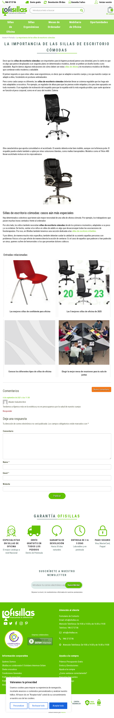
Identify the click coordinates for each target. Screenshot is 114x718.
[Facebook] (16, 623)
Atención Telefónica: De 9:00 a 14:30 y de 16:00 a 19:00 (82, 624)
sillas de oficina (71, 67)
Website (6, 484)
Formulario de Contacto (69, 616)
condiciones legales (76, 598)
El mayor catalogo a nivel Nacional (11, 551)
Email (5, 473)
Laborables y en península (80, 548)
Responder (7, 411)
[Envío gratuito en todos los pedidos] (34, 532)
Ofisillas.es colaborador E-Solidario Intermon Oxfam (24, 665)
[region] (38, 694)
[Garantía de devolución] (57, 532)
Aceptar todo (58, 706)
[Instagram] (21, 623)
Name (5, 462)
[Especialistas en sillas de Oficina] (11, 532)
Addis (63, 712)
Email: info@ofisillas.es (69, 620)
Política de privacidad (11, 677)
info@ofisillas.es (70, 632)
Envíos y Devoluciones (68, 665)
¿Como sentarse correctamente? (73, 673)
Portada (12, 37)
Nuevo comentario (101, 389)
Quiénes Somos (9, 661)
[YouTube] (5, 623)
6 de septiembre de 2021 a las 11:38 (16, 398)
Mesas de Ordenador (54, 24)
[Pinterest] (26, 623)
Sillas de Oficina (10, 26)
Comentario (8, 431)
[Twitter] (11, 623)
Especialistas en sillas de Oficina (11, 543)
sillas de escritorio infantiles (84, 231)
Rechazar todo (38, 706)
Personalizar (18, 706)
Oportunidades (99, 22)
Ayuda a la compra (67, 669)
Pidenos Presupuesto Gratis (71, 661)
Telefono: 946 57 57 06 (68, 628)
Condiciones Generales (12, 673)
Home (4, 37)
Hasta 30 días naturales (57, 548)
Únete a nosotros (9, 669)
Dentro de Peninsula (34, 553)
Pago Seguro (102, 540)
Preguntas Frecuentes (68, 677)
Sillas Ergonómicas (31, 24)
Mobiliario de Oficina (75, 24)
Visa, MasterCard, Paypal (102, 545)
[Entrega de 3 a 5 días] (79, 532)
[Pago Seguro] (102, 532)
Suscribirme (74, 585)
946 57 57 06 (68, 638)
